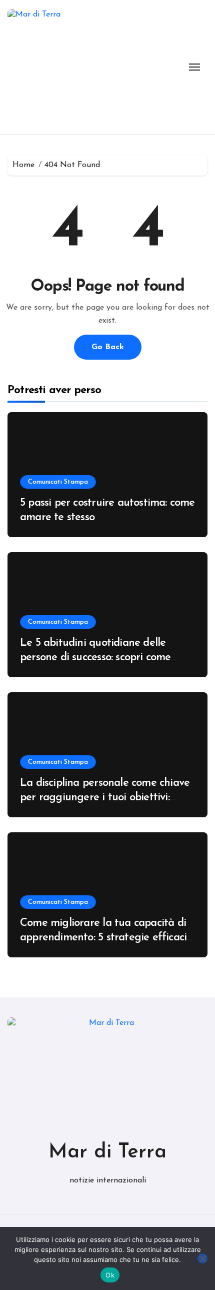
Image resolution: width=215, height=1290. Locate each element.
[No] (203, 1258)
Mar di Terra (107, 1152)
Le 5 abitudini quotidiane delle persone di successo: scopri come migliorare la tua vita (95, 657)
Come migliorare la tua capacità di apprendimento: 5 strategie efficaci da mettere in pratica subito (103, 937)
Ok (110, 1275)
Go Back (108, 347)
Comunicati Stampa (58, 482)
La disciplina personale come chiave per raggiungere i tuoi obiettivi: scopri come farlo (105, 797)
